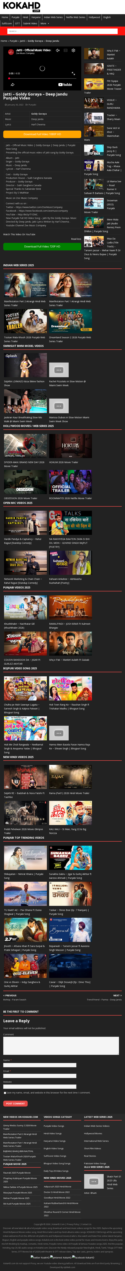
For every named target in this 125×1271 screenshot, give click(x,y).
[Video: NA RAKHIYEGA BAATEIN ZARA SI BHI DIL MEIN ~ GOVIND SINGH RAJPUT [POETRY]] (70, 533)
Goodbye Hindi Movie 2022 (57, 1197)
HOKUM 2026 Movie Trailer (63, 462)
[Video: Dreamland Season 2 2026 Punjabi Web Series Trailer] (70, 331)
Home (5, 17)
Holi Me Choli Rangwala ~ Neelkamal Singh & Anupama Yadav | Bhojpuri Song (23, 748)
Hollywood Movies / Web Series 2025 (28, 426)
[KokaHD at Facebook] (83, 1257)
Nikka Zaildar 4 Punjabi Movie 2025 (20, 1187)
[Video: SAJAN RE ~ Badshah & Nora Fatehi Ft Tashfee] (25, 787)
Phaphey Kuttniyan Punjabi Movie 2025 (20, 1180)
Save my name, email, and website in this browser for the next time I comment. (48, 1092)
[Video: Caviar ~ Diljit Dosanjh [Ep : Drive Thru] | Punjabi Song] (70, 975)
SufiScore (7, 23)
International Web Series (96, 1140)
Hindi (25, 17)
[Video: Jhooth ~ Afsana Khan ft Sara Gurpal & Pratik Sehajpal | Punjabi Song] (25, 939)
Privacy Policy (73, 1224)
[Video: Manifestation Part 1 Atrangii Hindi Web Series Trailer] (70, 295)
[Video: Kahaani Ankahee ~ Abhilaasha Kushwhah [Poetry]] (70, 572)
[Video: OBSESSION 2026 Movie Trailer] (25, 492)
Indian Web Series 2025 (18, 265)
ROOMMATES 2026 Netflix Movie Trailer (70, 498)
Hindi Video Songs (53, 1133)
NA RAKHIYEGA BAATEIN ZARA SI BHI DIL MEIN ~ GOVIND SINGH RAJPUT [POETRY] (69, 542)
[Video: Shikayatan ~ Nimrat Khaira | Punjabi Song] (25, 868)
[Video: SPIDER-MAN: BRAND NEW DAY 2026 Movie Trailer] (25, 456)
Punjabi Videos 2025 (16, 587)
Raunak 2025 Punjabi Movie (17, 1172)
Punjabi (15, 17)
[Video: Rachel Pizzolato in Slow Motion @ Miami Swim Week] (59, 375)
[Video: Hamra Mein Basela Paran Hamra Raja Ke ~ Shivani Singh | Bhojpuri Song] (59, 738)
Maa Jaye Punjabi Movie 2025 (17, 1192)
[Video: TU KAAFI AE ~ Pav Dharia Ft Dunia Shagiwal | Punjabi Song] (25, 904)
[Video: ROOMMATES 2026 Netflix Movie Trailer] (70, 492)
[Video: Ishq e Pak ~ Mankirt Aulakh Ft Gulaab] (70, 653)
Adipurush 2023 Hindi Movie (57, 1186)
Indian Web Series (53, 17)
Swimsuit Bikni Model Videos (23, 346)
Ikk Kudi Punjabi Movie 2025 (17, 1203)
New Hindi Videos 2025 (18, 757)
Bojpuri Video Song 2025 (20, 668)
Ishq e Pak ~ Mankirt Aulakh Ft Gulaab (69, 659)
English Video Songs (54, 1148)
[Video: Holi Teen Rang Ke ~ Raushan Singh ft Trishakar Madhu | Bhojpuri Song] (70, 698)
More (43, 23)
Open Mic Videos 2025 (17, 503)
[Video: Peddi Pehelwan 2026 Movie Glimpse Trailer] (25, 823)
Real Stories (90, 1155)
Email (6, 1071)
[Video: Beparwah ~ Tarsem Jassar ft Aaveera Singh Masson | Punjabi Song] (70, 939)
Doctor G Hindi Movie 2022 (57, 1192)
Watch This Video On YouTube (19, 234)
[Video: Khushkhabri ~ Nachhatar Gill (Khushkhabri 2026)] (25, 617)
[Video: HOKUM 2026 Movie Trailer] (70, 456)
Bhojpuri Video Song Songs (57, 1163)
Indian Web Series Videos (97, 1125)
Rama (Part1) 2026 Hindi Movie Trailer (69, 793)
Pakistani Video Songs (95, 1163)
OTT (17, 23)
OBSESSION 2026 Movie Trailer (20, 498)
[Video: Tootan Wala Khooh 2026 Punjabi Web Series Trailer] (25, 331)
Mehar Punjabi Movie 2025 (16, 1198)
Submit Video (30, 23)
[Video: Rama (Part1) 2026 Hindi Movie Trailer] (70, 787)
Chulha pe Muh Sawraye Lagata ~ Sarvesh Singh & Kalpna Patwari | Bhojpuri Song (22, 708)
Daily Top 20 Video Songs (56, 1170)
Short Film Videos (92, 1148)
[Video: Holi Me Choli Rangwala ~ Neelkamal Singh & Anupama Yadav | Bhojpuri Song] (25, 738)
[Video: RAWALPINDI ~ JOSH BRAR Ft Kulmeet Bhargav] (70, 617)
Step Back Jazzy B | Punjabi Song (114, 151)
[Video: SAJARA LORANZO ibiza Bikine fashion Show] (25, 375)
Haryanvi (36, 17)
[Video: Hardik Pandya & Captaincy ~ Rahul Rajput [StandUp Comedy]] (25, 533)
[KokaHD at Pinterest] (61, 1257)
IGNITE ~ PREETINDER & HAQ (114, 69)
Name (6, 1060)
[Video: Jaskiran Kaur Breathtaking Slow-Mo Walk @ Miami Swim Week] (25, 411)
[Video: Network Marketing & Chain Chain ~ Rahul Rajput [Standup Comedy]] (25, 572)
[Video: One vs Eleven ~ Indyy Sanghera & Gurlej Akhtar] (25, 975)
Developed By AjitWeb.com (62, 1267)
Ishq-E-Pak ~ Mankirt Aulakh (113, 54)
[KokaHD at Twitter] (40, 1257)
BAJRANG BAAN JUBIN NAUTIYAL (18, 1151)
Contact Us (86, 1224)
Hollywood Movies (93, 1133)
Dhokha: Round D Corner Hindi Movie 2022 (62, 1214)
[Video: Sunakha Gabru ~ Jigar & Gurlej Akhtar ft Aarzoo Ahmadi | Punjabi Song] (70, 868)
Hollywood (94, 17)
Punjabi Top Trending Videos (23, 838)
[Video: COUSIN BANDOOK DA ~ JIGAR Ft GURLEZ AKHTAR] (25, 653)
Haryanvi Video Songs (55, 1140)
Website (7, 1081)
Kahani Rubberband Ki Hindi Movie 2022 (61, 1205)
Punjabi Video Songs (54, 1125)
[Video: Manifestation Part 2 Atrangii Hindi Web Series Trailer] (25, 295)
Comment (8, 1034)
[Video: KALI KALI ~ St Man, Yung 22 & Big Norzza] (70, 823)
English (107, 17)
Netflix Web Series (75, 17)
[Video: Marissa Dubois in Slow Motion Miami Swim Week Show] (59, 411)
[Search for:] (62, 31)
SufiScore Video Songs (55, 1155)
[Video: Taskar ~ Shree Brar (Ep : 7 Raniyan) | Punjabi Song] (70, 904)
